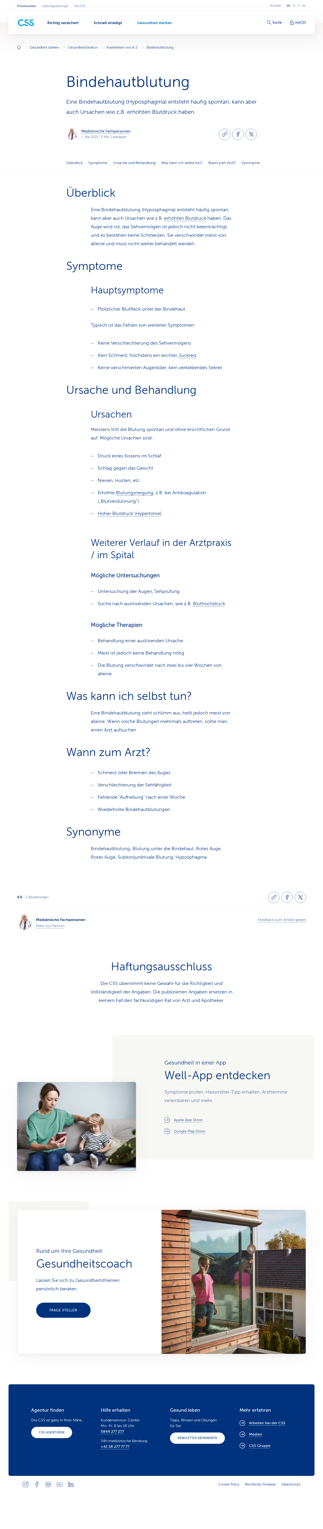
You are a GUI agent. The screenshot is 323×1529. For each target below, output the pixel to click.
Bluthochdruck (209, 603)
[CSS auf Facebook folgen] (37, 1484)
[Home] (19, 47)
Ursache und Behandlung (134, 163)
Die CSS (79, 6)
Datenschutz (290, 1484)
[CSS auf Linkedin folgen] (71, 1484)
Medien (255, 1434)
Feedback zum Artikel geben (282, 920)
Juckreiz (187, 355)
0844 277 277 (112, 1431)
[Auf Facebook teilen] (238, 134)
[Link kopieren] (224, 134)
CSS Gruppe (260, 1446)
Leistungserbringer (55, 6)
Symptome (97, 163)
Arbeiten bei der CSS (267, 1423)
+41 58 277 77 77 (115, 1447)
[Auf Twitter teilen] (251, 134)
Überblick (74, 163)
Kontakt (275, 5)
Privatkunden (26, 6)
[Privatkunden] (26, 22)
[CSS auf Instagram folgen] (25, 1484)
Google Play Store (189, 1131)
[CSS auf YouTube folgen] (59, 1484)
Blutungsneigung (134, 492)
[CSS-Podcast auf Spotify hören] (48, 1484)
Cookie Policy (228, 1484)
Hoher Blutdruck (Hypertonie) (130, 513)
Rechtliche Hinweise (260, 1484)
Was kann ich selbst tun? (181, 163)
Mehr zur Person (50, 926)
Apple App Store (188, 1120)
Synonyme (251, 163)
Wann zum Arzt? (222, 163)
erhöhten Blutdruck (185, 218)
